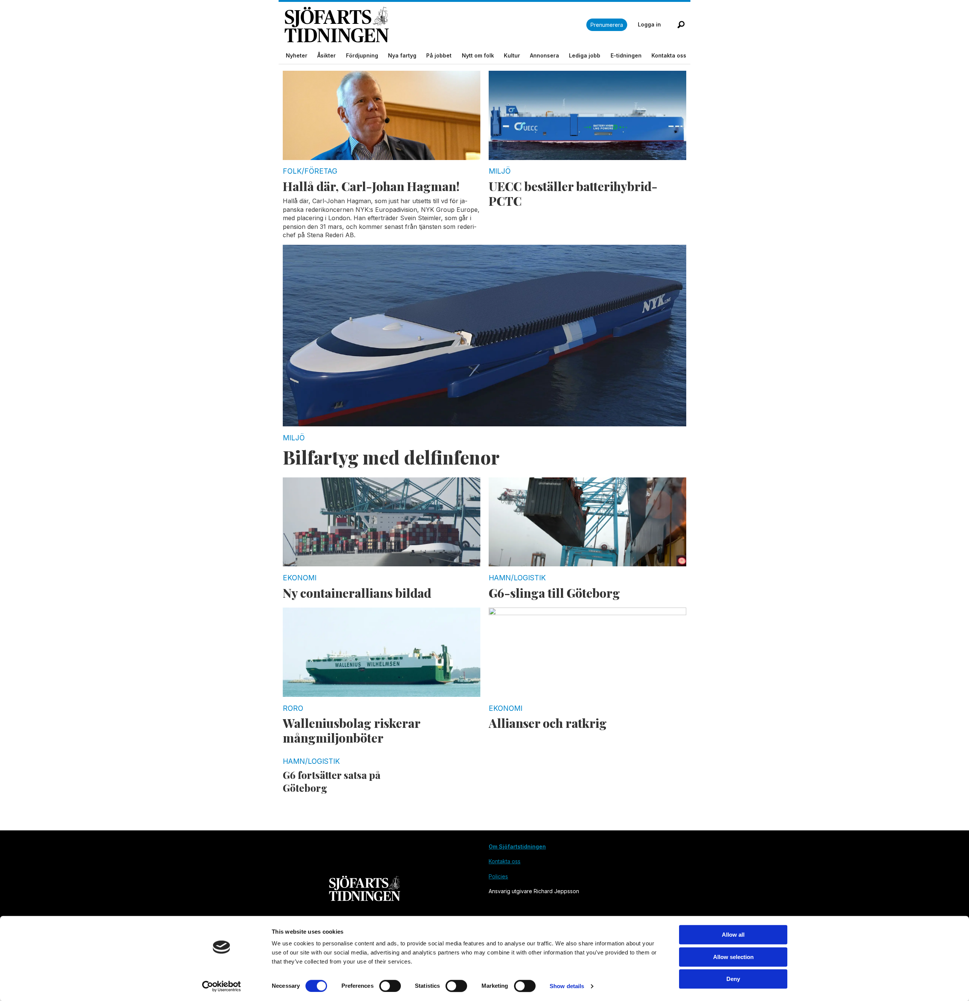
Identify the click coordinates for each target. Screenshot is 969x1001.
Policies (498, 876)
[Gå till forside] (435, 25)
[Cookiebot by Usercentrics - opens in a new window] (222, 986)
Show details (567, 986)
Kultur (512, 55)
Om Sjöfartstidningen (517, 846)
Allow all (733, 934)
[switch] (390, 986)
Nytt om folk (478, 55)
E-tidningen (626, 55)
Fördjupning (362, 55)
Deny (733, 979)
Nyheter (296, 55)
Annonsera (544, 55)
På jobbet (439, 55)
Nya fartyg (402, 55)
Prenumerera (606, 25)
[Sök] (680, 24)
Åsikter (326, 55)
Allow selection (733, 957)
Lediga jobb (584, 55)
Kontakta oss (668, 55)
